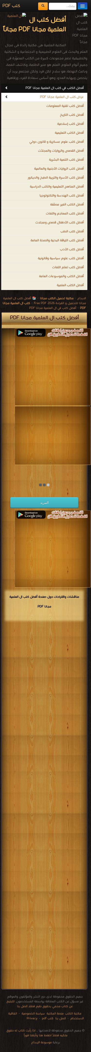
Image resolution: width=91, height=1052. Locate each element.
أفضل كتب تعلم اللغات (68, 267)
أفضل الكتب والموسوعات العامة (61, 276)
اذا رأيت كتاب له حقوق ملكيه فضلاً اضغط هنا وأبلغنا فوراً (36, 1033)
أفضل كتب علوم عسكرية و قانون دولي (56, 142)
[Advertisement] (50, 371)
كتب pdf (47, 1018)
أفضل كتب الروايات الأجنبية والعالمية (59, 169)
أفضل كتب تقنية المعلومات (65, 106)
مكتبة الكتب (73, 1013)
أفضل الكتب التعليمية (69, 133)
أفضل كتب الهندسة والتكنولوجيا (62, 196)
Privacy (32, 1018)
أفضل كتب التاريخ (72, 115)
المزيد (44, 502)
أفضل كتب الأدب (72, 249)
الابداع (81, 298)
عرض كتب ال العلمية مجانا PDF (62, 97)
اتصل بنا (60, 1018)
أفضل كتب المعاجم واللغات (65, 214)
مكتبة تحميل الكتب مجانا (65, 470)
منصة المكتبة (55, 1013)
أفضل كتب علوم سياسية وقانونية (61, 258)
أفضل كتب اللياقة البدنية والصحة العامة (57, 240)
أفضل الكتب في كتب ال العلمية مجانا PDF (54, 88)
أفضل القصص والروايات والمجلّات (61, 151)
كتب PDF (11, 6)
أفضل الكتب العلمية (70, 285)
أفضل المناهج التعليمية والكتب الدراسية (57, 187)
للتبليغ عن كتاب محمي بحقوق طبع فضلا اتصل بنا (40, 1004)
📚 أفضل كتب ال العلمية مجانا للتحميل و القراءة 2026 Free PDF (44, 301)
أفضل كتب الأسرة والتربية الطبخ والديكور (56, 178)
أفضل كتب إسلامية (70, 124)
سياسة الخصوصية (33, 1013)
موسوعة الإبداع (41, 1042)
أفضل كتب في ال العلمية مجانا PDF (52, 308)
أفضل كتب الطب (72, 231)
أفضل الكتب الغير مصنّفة (67, 205)
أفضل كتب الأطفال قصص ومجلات (59, 223)
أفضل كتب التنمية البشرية (66, 160)
